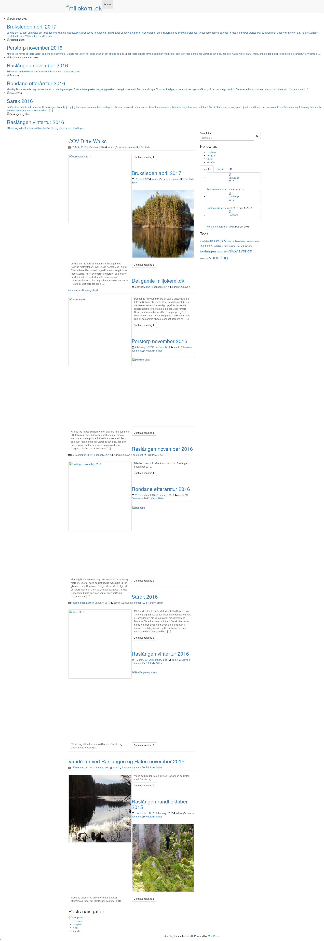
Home (107, 4)
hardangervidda (253, 241)
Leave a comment (127, 147)
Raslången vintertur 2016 (160, 653)
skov (233, 250)
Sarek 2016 (145, 596)
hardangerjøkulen (239, 241)
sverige (245, 251)
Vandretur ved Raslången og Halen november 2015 (126, 761)
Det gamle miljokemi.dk (158, 280)
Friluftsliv (145, 147)
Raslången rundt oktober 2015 (160, 804)
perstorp (248, 246)
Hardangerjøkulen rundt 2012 (222, 208)
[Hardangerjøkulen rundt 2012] (234, 197)
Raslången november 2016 (162, 448)
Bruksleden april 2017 (156, 173)
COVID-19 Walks (87, 141)
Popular (207, 169)
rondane (220, 251)
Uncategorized (90, 290)
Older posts (76, 917)
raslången (208, 250)
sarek (226, 251)
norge (240, 245)
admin (111, 147)
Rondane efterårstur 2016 (161, 488)
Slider (135, 182)
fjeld (223, 240)
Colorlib (189, 936)
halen (229, 241)
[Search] (257, 136)
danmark (214, 240)
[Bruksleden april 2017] (234, 178)
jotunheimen (206, 245)
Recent (220, 169)
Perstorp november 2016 (159, 341)
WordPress (213, 936)
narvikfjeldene (229, 246)
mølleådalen (218, 246)
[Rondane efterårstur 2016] (234, 215)
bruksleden (204, 241)
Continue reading (143, 157)
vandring (218, 257)
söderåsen (204, 258)
